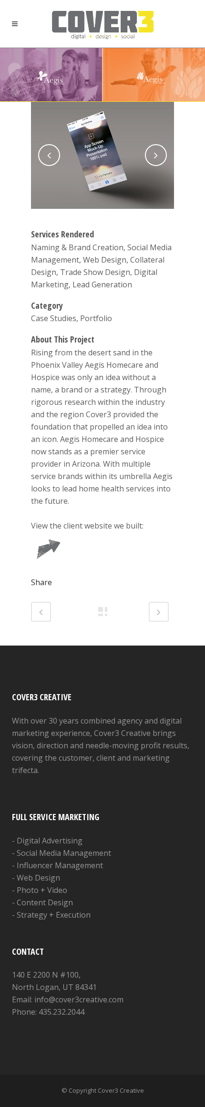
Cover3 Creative (121, 1090)
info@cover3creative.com (78, 999)
